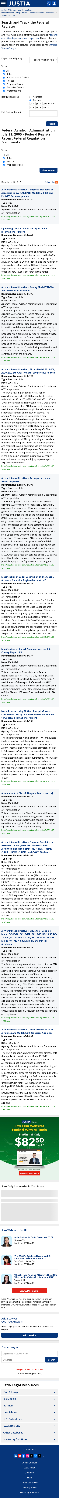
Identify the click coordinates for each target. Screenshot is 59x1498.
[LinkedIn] (15, 1455)
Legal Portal (29, 1468)
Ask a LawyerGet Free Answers (12, 1320)
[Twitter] (39, 1455)
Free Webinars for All (14, 1230)
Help (29, 1478)
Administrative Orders (17, 77)
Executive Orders (15, 87)
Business (8, 1405)
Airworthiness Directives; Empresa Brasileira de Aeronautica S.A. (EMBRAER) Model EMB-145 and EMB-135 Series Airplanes (27, 193)
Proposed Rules (14, 84)
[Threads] (31, 1455)
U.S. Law (12, 10)
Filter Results (48, 170)
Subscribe (50, 182)
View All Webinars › (29, 1290)
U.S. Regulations (25, 10)
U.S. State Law (11, 1425)
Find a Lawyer (9, 1347)
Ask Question (29, 1335)
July (9, 15)
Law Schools (10, 1412)
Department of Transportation (14, 13)
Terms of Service (29, 1482)
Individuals (9, 1398)
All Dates (37, 96)
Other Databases (13, 1432)
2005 (3, 15)
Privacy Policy (29, 1487)
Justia (3, 10)
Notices (10, 80)
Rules (9, 74)
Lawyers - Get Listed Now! (29, 1369)
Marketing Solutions (15, 1439)
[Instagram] (27, 1455)
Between (37, 100)
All (7, 70)
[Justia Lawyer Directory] (43, 1455)
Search (51, 123)
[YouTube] (19, 1455)
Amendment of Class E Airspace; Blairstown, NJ (27, 793)
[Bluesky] (35, 1455)
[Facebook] (23, 1455)
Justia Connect (29, 1463)
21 (14, 15)
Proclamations (13, 90)
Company (29, 1473)
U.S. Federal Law (12, 1419)
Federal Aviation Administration (42, 13)
